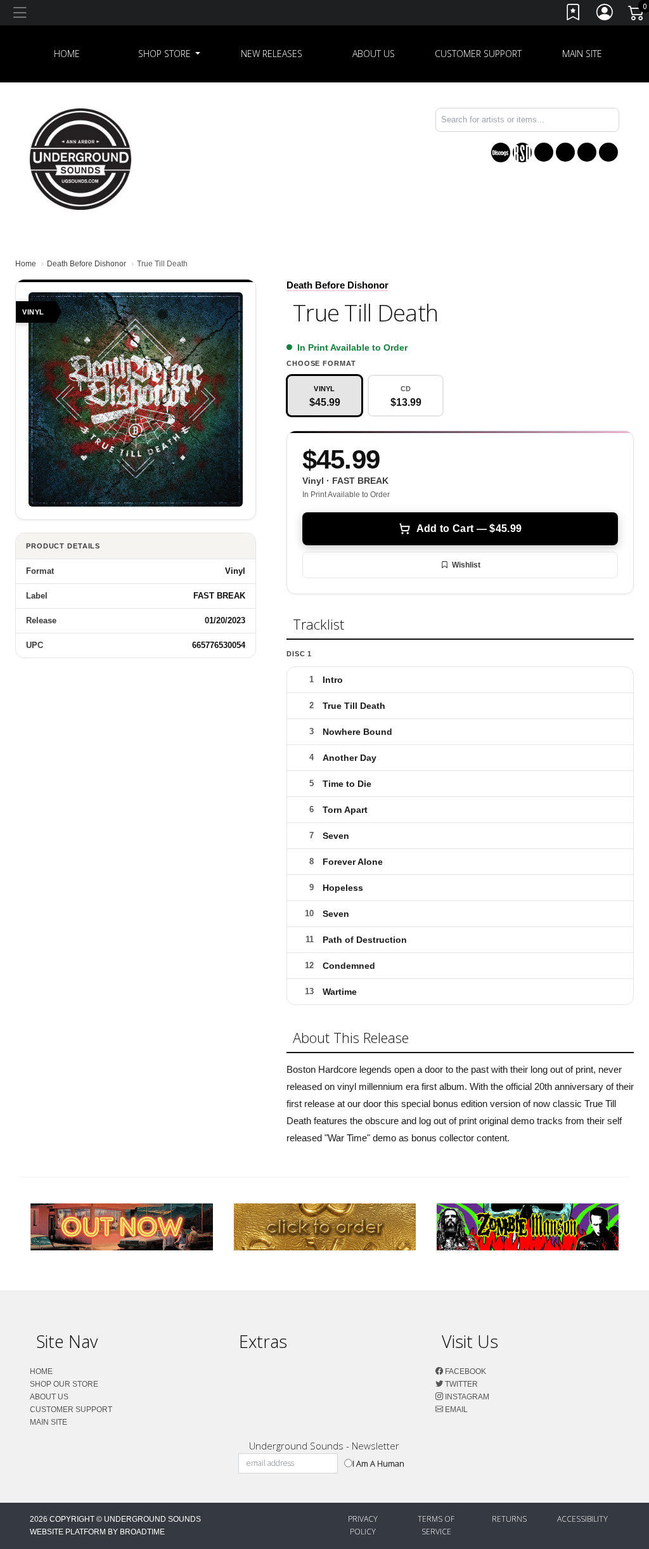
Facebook (464, 1371)
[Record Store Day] (522, 152)
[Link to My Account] (605, 15)
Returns (509, 1518)
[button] (169, 54)
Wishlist (466, 565)
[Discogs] (500, 152)
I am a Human (378, 1463)
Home (25, 263)
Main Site (582, 54)
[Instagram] (587, 152)
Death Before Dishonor (86, 263)
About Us (373, 54)
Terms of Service (436, 1525)
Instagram (466, 1396)
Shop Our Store (64, 1384)
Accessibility (582, 1518)
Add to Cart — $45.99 (469, 528)
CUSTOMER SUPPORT (478, 54)
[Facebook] (544, 152)
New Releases (271, 54)
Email (455, 1409)
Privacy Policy (363, 1525)
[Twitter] (565, 152)
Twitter (460, 1384)
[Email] (608, 152)
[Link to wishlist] (573, 15)
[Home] (80, 158)
